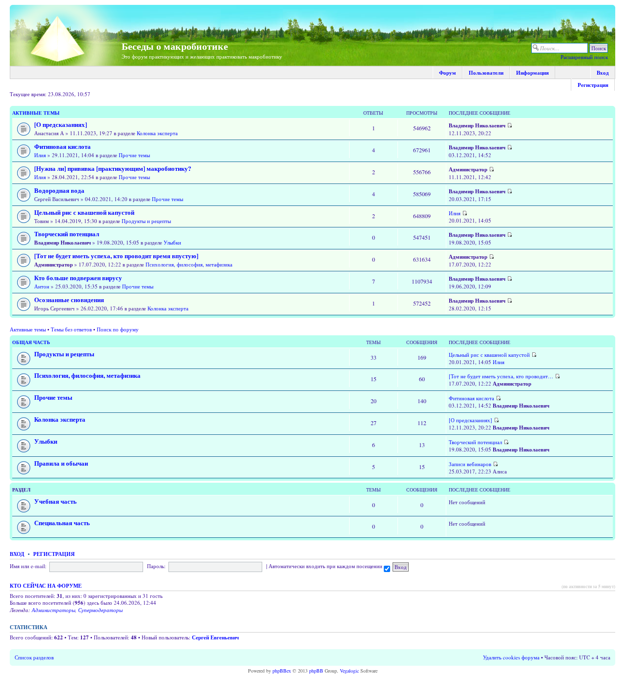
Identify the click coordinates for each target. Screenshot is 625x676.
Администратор (468, 169)
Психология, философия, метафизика (189, 264)
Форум (447, 73)
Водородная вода (59, 190)
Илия (40, 155)
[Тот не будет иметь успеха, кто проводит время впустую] (116, 256)
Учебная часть (55, 501)
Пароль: (156, 566)
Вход (603, 73)
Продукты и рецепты (146, 221)
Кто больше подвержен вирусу (78, 278)
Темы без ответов (71, 329)
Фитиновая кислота (62, 146)
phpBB (316, 670)
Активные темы (36, 112)
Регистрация (593, 85)
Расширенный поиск (584, 57)
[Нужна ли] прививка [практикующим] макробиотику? (112, 168)
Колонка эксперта (157, 133)
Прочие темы (134, 155)
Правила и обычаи (61, 463)
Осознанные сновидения (69, 300)
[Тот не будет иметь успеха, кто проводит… (501, 376)
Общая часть (31, 342)
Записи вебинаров (470, 464)
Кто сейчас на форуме (46, 586)
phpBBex (281, 670)
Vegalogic (349, 670)
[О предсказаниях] (60, 124)
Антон (41, 286)
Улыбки (172, 242)
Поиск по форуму (118, 329)
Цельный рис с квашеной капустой (84, 212)
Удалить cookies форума (511, 657)
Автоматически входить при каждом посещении (326, 566)
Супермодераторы (100, 610)
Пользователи (486, 73)
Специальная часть (62, 523)
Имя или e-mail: (28, 566)
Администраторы (53, 610)
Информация (532, 73)
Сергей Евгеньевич (215, 637)
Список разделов (34, 657)
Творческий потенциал (66, 234)
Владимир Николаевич (477, 125)
